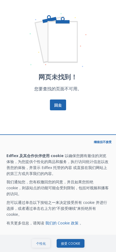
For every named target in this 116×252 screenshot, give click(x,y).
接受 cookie (70, 243)
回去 (58, 105)
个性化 (41, 243)
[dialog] (58, 193)
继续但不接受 (103, 142)
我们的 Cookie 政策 (62, 223)
